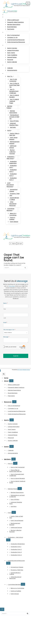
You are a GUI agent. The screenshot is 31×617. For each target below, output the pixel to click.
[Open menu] (28, 3)
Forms (10, 512)
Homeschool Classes (13, 190)
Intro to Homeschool (13, 35)
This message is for (9, 329)
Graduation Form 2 (13, 170)
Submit (15, 356)
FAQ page (12, 286)
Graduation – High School (15, 537)
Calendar (10, 68)
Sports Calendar (12, 62)
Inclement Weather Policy (13, 124)
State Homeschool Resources (16, 42)
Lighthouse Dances (12, 146)
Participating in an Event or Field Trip (14, 116)
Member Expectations (13, 24)
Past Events (10, 29)
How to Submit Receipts (14, 96)
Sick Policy (13, 127)
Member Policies (13, 489)
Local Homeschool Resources (16, 40)
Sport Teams (11, 53)
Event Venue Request (13, 138)
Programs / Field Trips (14, 194)
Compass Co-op (12, 37)
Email (5, 322)
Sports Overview (12, 48)
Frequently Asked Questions (15, 22)
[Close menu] (0, 370)
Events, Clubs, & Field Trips (14, 134)
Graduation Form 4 (13, 179)
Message (6, 337)
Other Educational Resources (12, 203)
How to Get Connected (13, 80)
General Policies (12, 57)
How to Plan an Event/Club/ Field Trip (14, 85)
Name (5, 303)
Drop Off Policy (14, 121)
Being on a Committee (12, 214)
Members (7, 459)
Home (7, 14)
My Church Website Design (24, 369)
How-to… (10, 463)
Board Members (12, 27)
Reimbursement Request (14, 142)
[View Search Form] (3, 230)
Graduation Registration (13, 162)
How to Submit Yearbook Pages (14, 101)
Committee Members (14, 584)
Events (6, 447)
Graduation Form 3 (13, 174)
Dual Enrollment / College (14, 198)
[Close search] (2, 609)
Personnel (10, 59)
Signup (6, 227)
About (6, 381)
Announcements (12, 70)
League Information (13, 50)
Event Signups (14, 221)
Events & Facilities (12, 218)
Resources (8, 402)
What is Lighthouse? (13, 20)
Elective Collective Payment (12, 151)
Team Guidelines (12, 55)
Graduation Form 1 (13, 166)
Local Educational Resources (16, 560)
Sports (6, 420)
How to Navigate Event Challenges (14, 91)
